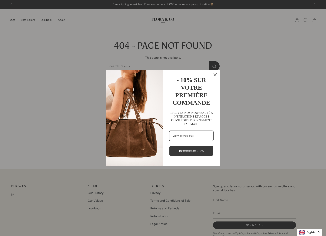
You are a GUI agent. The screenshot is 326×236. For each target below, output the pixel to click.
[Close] (215, 74)
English (310, 232)
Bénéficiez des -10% (191, 150)
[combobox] (309, 232)
